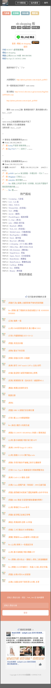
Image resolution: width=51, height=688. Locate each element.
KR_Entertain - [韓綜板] (19, 250)
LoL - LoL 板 (14, 202)
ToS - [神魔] (13, 211)
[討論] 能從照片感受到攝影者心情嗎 (22, 373)
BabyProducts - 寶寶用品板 (20, 262)
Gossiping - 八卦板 (16, 199)
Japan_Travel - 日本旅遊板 (20, 256)
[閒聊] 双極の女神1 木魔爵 (19, 358)
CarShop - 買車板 (16, 265)
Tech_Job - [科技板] (17, 229)
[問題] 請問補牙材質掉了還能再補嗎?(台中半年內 (28, 492)
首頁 (14, 44)
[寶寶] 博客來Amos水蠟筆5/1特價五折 (23, 537)
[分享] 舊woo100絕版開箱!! (19, 418)
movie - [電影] (14, 214)
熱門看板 (26, 28)
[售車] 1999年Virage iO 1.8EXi (20, 448)
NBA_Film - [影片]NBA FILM (21, 247)
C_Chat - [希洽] (15, 220)
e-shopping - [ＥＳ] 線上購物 (21, 244)
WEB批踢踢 (26, 675)
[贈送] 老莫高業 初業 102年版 (20, 522)
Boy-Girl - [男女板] (17, 241)
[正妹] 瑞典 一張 (14, 321)
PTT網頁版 (21, 3)
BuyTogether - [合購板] (19, 235)
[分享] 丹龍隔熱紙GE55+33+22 (20, 336)
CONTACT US (36, 675)
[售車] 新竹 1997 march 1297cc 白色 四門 (24, 366)
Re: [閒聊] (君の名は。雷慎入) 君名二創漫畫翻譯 (28, 559)
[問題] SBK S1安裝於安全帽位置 (21, 410)
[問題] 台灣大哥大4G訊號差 (19, 574)
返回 (25, 47)
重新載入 (35, 28)
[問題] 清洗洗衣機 (15, 343)
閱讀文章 (12, 395)
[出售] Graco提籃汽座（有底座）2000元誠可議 (27, 485)
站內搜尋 (34, 3)
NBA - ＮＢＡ (14, 205)
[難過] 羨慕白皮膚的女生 (18, 388)
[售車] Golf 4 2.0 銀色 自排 (18, 477)
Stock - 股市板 (15, 238)
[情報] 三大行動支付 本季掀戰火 (21, 530)
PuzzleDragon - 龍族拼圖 (18, 217)
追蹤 (13, 28)
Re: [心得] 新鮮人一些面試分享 (20, 545)
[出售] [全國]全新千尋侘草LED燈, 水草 (23, 582)
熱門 (46, 3)
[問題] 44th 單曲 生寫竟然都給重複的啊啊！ (26, 500)
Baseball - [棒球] (16, 226)
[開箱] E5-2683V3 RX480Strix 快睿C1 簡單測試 (27, 433)
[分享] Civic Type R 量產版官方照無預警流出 (26, 470)
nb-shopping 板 (25, 24)
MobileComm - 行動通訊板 (20, 232)
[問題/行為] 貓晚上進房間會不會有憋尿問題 (25, 303)
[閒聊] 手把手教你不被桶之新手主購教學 (24, 463)
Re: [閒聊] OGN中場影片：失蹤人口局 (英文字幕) (28, 567)
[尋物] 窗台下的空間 (16, 351)
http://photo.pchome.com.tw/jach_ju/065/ (32, 80)
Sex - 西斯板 (15, 268)
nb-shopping (24, 44)
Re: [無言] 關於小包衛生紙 (18, 425)
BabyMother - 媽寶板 (18, 259)
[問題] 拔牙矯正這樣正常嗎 (19, 515)
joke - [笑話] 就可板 (16, 223)
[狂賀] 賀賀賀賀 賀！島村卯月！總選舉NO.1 (26, 381)
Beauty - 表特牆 (16, 271)
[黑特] (10, 403)
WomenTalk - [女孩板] (17, 208)
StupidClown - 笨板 (17, 253)
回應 (19, 28)
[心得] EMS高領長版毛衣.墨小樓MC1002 (24, 328)
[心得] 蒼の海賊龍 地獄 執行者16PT (22, 440)
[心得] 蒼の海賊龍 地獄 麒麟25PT (21, 552)
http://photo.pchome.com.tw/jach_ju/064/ (22, 101)
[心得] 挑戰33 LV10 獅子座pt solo (21, 455)
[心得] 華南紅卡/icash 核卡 (18, 507)
